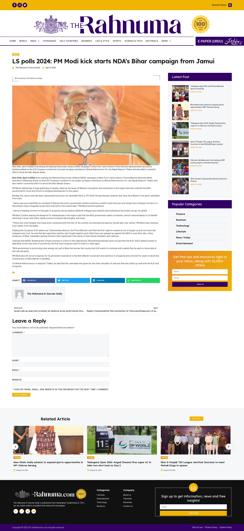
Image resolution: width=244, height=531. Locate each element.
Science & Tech (133, 41)
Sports (117, 41)
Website (17, 380)
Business (86, 41)
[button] (230, 5)
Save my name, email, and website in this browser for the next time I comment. (61, 389)
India (33, 41)
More (165, 41)
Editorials (152, 41)
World (23, 41)
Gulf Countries (69, 41)
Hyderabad (49, 41)
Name (16, 360)
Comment (18, 332)
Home (13, 41)
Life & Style (102, 41)
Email (16, 370)
